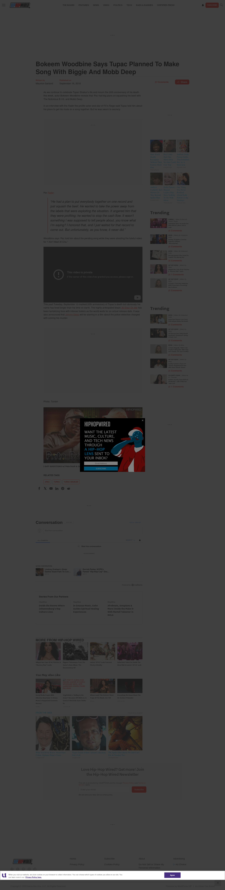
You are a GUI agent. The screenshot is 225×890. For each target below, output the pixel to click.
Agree (172, 875)
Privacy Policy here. (34, 877)
